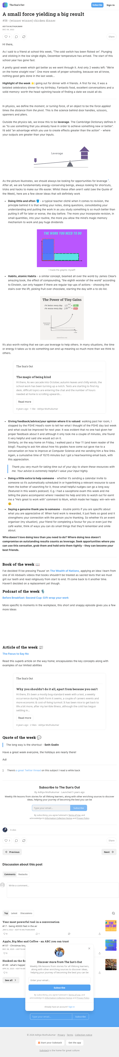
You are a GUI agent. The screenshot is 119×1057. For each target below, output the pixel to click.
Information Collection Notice (58, 997)
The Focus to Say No (15, 653)
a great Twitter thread (28, 770)
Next (107, 852)
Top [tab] (6, 913)
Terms (70, 1034)
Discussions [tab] (26, 913)
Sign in (111, 5)
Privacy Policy (83, 997)
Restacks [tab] (22, 874)
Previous (14, 852)
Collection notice (83, 1034)
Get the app (74, 1042)
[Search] (113, 913)
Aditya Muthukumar (12, 26)
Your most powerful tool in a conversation (31, 922)
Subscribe (97, 5)
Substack (44, 1050)
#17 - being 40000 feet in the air (19, 926)
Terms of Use (74, 994)
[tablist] (15, 874)
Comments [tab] (9, 874)
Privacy (61, 1034)
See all (9, 980)
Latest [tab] (14, 913)
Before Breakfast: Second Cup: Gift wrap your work (35, 597)
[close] (89, 948)
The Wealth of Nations (64, 570)
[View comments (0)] (16, 37)
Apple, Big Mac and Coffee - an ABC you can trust (35, 941)
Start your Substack (51, 1042)
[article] (59, 928)
